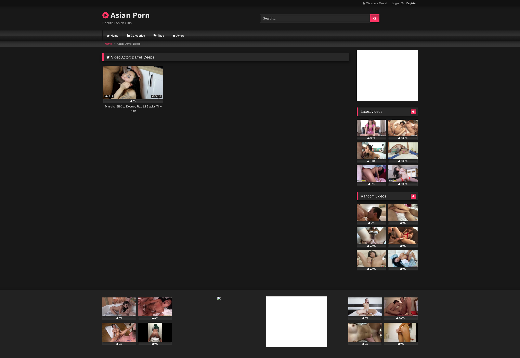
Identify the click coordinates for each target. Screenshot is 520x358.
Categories (138, 35)
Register (411, 3)
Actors (180, 35)
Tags (161, 35)
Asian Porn (129, 15)
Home (114, 35)
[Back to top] (507, 346)
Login (395, 3)
